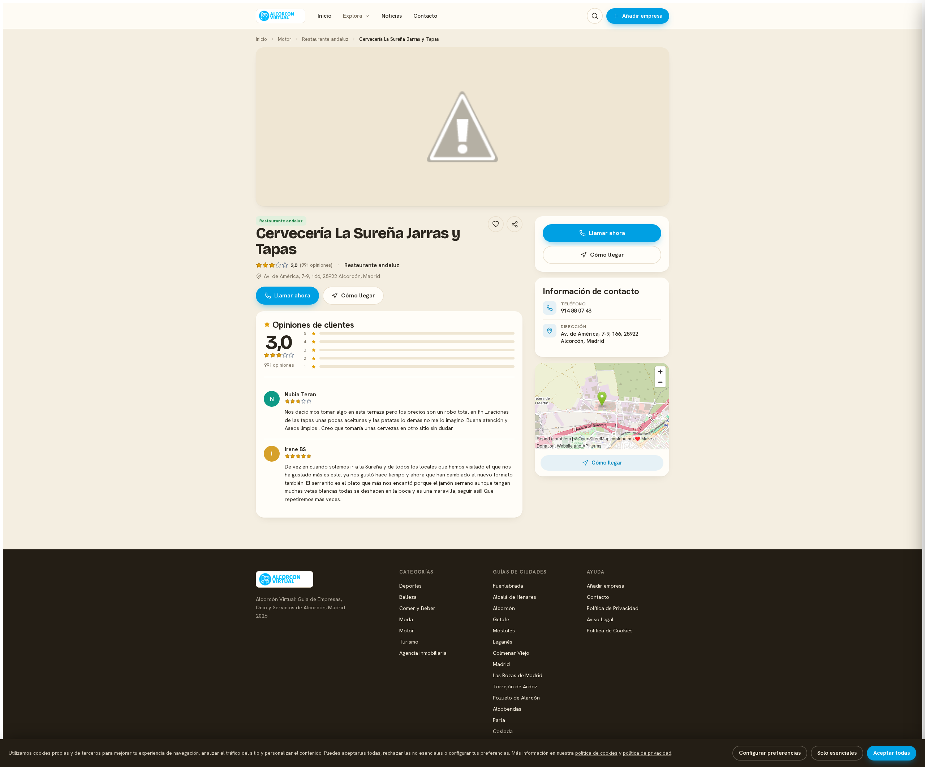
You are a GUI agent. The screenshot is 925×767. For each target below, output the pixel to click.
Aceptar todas (891, 753)
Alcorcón (504, 608)
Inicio (324, 15)
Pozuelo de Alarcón (516, 697)
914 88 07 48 (576, 310)
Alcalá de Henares (514, 596)
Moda (406, 619)
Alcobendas (507, 708)
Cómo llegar (358, 295)
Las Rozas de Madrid (517, 675)
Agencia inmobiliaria (423, 652)
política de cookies (596, 753)
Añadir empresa (642, 15)
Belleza (408, 596)
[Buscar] (595, 16)
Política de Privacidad (612, 608)
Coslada (503, 731)
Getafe (501, 619)
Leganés (502, 641)
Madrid (501, 664)
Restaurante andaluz (325, 39)
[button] (462, 126)
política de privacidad (647, 753)
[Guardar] (496, 224)
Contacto (425, 15)
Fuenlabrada (508, 585)
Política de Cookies (610, 630)
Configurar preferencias (770, 753)
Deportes (410, 585)
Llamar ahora (292, 295)
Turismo (408, 641)
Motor (284, 39)
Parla (499, 719)
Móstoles (504, 630)
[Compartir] (514, 224)
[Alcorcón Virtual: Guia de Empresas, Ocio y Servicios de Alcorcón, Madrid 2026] (280, 16)
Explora (352, 15)
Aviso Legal (600, 619)
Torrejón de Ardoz (515, 686)
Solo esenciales (837, 753)
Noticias (392, 15)
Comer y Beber (417, 608)
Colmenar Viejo (511, 652)
